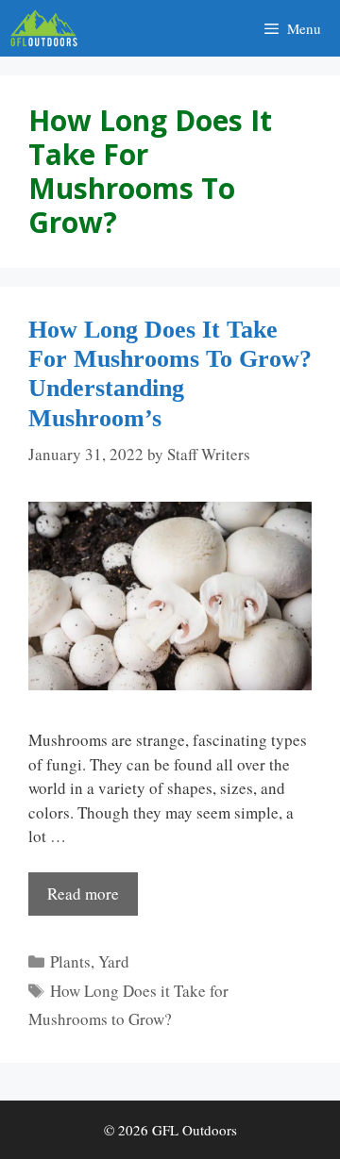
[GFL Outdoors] (48, 28)
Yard (113, 961)
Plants (70, 961)
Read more (83, 893)
